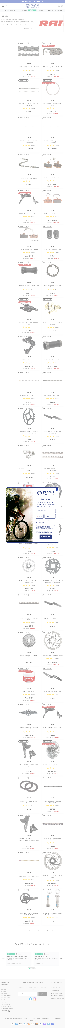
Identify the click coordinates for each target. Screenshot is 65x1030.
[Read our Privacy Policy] (55, 525)
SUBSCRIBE (45, 537)
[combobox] (40, 516)
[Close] (57, 489)
